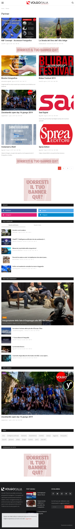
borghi (24, 439)
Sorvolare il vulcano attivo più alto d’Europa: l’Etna (27, 328)
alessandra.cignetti (6, 81)
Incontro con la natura (19, 230)
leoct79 (4, 439)
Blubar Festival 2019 (47, 78)
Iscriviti (69, 507)
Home (2, 8)
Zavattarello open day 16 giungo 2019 (17, 112)
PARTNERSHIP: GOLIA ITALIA (41, 494)
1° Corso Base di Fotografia (20, 337)
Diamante (24, 436)
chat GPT (43, 439)
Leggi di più (28, 518)
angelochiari (4, 115)
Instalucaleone (42, 43)
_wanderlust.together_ (18, 330)
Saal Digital (43, 112)
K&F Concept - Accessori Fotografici (16, 40)
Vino (3, 436)
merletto (41, 436)
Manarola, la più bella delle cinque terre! (24, 248)
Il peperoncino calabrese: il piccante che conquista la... (41, 504)
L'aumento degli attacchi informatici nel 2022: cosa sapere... (30, 355)
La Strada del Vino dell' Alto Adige (53, 40)
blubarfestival (32, 436)
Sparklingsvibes (16, 268)
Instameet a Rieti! (8, 147)
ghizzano (11, 439)
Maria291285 (15, 259)
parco (36, 439)
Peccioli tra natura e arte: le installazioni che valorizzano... (30, 257)
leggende (55, 436)
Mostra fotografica (9, 78)
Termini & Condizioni (66, 525)
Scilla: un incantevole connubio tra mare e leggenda (28, 266)
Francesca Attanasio (17, 250)
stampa (48, 436)
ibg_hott (41, 115)
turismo (30, 439)
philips (18, 439)
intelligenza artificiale (13, 436)
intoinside (14, 232)
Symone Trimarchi (17, 241)
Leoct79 (3, 43)
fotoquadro (64, 436)
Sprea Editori (44, 147)
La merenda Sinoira (18, 346)
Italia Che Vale (7, 417)
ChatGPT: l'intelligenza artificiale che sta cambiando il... (29, 239)
